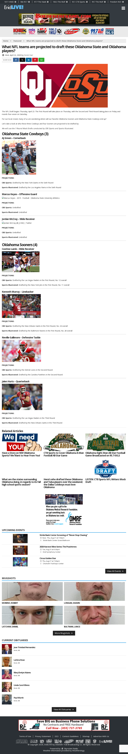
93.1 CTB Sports (79, 2)
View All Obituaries (63, 709)
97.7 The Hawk (40, 2)
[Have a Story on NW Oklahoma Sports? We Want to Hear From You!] (22, 442)
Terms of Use (25, 736)
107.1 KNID (9, 2)
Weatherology (78, 750)
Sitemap (86, 736)
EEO (56, 736)
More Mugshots (62, 633)
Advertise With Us (101, 736)
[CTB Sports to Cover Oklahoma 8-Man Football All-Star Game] (64, 442)
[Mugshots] (32, 591)
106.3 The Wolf (59, 2)
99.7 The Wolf (98, 2)
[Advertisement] (64, 18)
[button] (123, 8)
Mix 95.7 (24, 2)
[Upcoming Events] (20, 538)
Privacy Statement (43, 736)
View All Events (114, 571)
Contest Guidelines (70, 736)
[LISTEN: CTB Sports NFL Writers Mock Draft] (105, 468)
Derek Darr (28, 55)
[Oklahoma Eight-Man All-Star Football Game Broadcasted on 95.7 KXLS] (105, 442)
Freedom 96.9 (116, 2)
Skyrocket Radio (71, 748)
